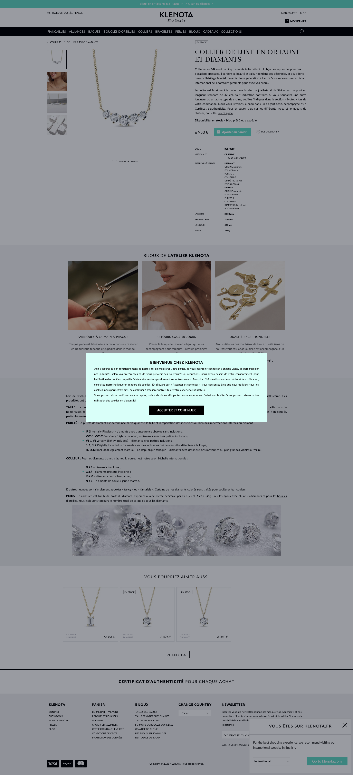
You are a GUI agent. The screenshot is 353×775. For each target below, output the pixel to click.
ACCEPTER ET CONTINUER (176, 410)
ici (134, 400)
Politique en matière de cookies (132, 385)
